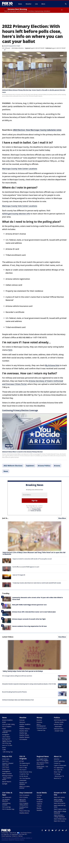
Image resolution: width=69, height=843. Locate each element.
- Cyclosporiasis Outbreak (6, 731)
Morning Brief (6, 739)
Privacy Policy (36, 509)
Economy (39, 722)
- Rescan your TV (59, 776)
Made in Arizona (7, 773)
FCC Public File (58, 770)
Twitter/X (39, 804)
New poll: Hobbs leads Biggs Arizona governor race (29, 605)
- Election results (59, 722)
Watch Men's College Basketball (60, 812)
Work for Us (57, 778)
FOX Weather (23, 739)
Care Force (5, 761)
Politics (57, 717)
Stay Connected (25, 793)
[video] (34, 655)
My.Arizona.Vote (52, 365)
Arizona (57, 466)
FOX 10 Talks (23, 767)
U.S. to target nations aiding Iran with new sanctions (17, 676)
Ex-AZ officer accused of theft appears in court (26, 567)
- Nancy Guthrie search (6, 778)
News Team (57, 772)
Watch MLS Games (59, 821)
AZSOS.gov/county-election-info (16, 213)
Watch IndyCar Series (60, 809)
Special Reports (6, 781)
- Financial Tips (41, 730)
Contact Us (57, 763)
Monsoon (22, 722)
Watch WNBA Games (60, 819)
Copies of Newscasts (60, 765)
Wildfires (21, 726)
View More (62, 518)
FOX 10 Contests (24, 795)
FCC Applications (59, 767)
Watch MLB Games (59, 803)
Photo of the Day (24, 811)
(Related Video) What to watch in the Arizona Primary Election (22, 452)
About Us (57, 756)
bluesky (59, 830)
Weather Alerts (23, 731)
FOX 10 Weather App (8, 809)
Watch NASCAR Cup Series (59, 806)
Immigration (5, 734)
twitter (45, 830)
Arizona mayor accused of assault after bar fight (29, 619)
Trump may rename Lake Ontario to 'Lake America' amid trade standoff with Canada (37, 583)
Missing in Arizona (7, 775)
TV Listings (57, 774)
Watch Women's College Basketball (59, 816)
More (43, 4)
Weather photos (24, 813)
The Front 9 (22, 770)
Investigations (6, 771)
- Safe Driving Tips (7, 752)
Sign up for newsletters (22, 800)
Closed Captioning (59, 761)
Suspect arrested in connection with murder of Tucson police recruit (32, 559)
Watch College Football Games (58, 800)
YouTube (39, 795)
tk (55, 830)
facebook (42, 830)
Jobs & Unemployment (41, 725)
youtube (52, 830)
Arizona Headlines (7, 720)
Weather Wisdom (24, 737)
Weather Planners (24, 729)
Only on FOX (7, 756)
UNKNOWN (22, 780)
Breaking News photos (23, 807)
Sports (4, 747)
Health (4, 729)
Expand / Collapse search (66, 4)
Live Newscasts (6, 797)
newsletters (66, 830)
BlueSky (39, 808)
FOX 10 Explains (6, 726)
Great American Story (25, 772)
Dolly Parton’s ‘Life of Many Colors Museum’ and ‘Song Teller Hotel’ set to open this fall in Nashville (34, 553)
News (6, 471)
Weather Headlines (24, 724)
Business (39, 720)
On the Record (23, 776)
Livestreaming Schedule (6, 804)
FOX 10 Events (23, 797)
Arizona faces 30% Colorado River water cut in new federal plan (34, 612)
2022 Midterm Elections (18, 48)
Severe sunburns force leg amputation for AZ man (29, 626)
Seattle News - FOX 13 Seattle (42, 767)
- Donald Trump (58, 731)
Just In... (5, 518)
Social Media (42, 793)
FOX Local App (6, 807)
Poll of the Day (6, 743)
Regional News (43, 756)
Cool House (5, 767)
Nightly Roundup (7, 741)
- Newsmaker (58, 726)
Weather (22, 717)
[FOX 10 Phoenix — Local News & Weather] (8, 4)
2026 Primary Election (60, 720)
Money (39, 717)
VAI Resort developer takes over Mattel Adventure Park (18, 700)
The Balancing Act (24, 763)
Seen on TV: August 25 (19, 575)
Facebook (39, 801)
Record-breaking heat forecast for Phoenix (14, 692)
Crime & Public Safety (8, 724)
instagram (49, 830)
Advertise (56, 759)
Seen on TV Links (7, 745)
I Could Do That (24, 774)
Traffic (4, 749)
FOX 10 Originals (23, 757)
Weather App (23, 733)
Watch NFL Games (59, 797)
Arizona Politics (44, 466)
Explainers (30, 466)
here (10, 350)
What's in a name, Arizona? (24, 787)
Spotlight (4, 784)
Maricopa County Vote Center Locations (19, 168)
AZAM (4, 722)
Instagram (40, 799)
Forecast (22, 720)
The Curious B (23, 765)
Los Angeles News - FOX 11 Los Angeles (42, 759)
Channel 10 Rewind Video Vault (7, 764)
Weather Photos (24, 735)
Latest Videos (7, 637)
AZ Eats (21, 761)
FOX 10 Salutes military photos (23, 804)
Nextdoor (39, 810)
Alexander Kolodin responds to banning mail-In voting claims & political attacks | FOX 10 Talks (29, 684)
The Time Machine (24, 778)
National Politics (58, 729)
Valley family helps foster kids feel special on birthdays (23, 671)
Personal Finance (42, 728)
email (62, 830)
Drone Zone (5, 769)
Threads (39, 806)
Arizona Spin (5, 759)
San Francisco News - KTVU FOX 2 (43, 763)
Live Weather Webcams (6, 800)
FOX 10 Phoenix (6, 48)
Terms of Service (35, 511)
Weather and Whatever (23, 783)
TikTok (39, 797)
